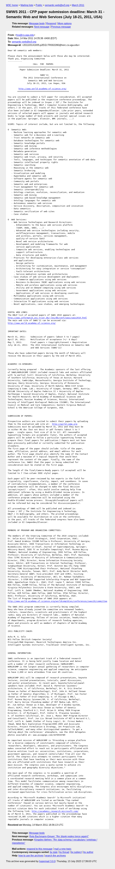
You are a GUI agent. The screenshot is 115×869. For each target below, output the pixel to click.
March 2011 (78, 5)
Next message (41, 26)
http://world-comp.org (64, 424)
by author (88, 852)
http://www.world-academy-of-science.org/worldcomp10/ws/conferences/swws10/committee (57, 601)
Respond (51, 23)
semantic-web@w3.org (57, 5)
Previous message (61, 26)
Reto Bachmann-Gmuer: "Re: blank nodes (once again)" (59, 836)
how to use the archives (30, 855)
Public (39, 5)
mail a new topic (62, 849)
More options (65, 23)
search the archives (55, 855)
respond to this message (40, 849)
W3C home (12, 5)
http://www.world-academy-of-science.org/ (42, 89)
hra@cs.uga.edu (25, 35)
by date (54, 852)
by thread (64, 852)
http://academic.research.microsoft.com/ (55, 811)
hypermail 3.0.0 (47, 861)
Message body (37, 23)
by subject (76, 852)
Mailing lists (27, 5)
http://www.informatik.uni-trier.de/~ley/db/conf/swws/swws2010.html (47, 318)
